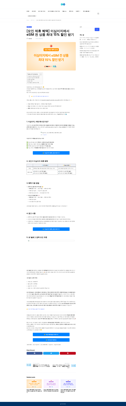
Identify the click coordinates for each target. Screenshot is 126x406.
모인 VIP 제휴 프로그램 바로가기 (41, 96)
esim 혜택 (29, 344)
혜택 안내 (71, 11)
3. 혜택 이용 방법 (30, 79)
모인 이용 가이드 (41, 11)
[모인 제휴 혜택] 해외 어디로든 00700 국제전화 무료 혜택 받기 (51, 390)
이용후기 (77, 11)
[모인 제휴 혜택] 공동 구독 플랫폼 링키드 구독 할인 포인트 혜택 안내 (68, 391)
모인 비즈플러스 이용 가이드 (54, 11)
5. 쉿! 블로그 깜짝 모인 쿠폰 (33, 82)
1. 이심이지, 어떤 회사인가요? (33, 76)
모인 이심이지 (36, 344)
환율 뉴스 (65, 11)
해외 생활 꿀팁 (86, 11)
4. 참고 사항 (29, 81)
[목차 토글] (40, 74)
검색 (81, 27)
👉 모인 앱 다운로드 (51, 340)
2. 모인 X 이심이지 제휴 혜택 (33, 77)
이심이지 (45, 134)
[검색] (97, 29)
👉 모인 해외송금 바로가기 (51, 334)
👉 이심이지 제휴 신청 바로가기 (51, 153)
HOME (28, 11)
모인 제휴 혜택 (43, 344)
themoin (30, 38)
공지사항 (34, 11)
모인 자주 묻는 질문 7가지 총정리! (36, 309)
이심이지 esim (57, 344)
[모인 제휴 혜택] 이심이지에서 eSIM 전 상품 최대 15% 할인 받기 (34, 391)
